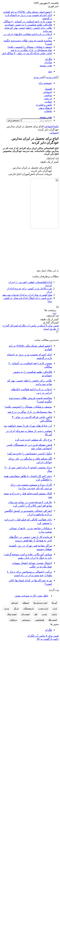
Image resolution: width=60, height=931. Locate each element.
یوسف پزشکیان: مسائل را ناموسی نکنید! (30, 46)
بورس (6, 608)
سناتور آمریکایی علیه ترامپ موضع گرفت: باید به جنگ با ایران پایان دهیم (28, 556)
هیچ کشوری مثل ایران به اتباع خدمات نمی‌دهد (27, 294)
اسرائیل (14, 603)
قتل (35, 614)
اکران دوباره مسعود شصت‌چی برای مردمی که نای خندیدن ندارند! (31, 486)
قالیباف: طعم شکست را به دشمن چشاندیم (28, 24)
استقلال (25, 603)
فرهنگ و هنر (45, 108)
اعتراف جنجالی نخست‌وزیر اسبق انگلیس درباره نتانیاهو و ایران (28, 512)
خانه (56, 126)
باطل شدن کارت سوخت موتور (31, 595)
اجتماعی (47, 92)
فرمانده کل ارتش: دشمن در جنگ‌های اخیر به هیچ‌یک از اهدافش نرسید (30, 538)
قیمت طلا (53, 620)
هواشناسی (39, 620)
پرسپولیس (26, 620)
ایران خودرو (43, 608)
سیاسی (48, 95)
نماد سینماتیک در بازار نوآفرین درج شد (31, 50)
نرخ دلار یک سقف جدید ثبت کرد (33, 439)
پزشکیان (13, 620)
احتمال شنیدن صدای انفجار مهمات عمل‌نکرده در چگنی (32, 564)
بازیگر (16, 608)
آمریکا (54, 603)
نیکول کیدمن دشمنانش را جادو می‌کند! (29, 453)
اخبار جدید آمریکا (40, 603)
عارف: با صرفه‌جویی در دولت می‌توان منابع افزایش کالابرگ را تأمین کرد (30, 504)
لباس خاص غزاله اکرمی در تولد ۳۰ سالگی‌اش (27, 53)
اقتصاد (48, 88)
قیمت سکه (11, 614)
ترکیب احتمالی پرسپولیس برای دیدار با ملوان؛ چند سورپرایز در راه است (29, 573)
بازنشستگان (28, 608)
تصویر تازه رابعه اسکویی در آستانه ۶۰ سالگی (27, 21)
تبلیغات (48, 111)
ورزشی (48, 98)
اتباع (54, 313)
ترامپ (54, 614)
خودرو (44, 614)
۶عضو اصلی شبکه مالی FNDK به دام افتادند (27, 12)
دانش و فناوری (44, 104)
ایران (55, 608)
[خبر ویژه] (46, 77)
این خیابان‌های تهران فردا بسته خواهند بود (28, 425)
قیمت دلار (25, 614)
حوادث (48, 101)
